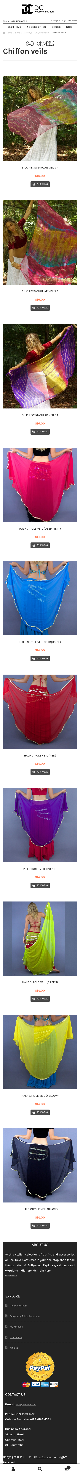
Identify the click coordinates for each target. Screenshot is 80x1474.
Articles (14, 1347)
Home (9, 33)
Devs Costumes (44, 1457)
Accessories (36, 27)
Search (40, 1469)
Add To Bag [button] (42, 184)
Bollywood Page (18, 1305)
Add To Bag (42, 545)
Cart (61, 1466)
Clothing (14, 27)
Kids (69, 27)
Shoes (56, 27)
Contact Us (16, 1337)
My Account (16, 1326)
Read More (11, 1275)
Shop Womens (42, 33)
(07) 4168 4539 (19, 21)
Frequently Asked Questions (25, 1316)
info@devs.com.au (26, 1404)
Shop (17, 33)
